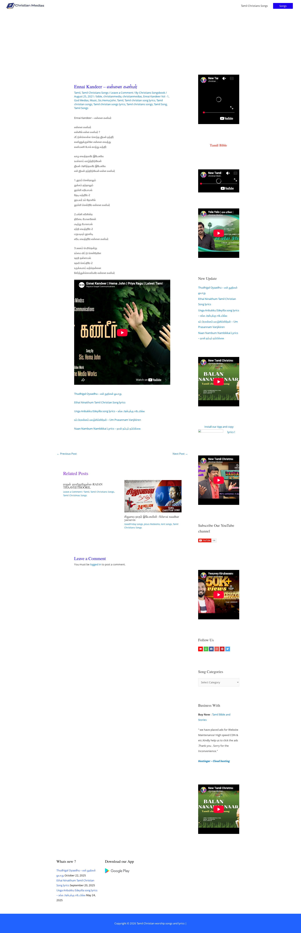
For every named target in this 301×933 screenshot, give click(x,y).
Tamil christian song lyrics (140, 100)
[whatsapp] (206, 649)
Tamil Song (160, 104)
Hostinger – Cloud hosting (214, 761)
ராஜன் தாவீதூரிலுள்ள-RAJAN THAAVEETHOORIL (82, 485)
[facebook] (211, 649)
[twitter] (228, 649)
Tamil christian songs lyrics (109, 104)
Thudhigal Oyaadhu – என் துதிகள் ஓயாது (98, 394)
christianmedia (112, 96)
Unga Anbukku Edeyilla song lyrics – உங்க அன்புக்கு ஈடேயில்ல (109, 411)
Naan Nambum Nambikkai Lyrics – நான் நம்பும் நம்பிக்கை (107, 428)
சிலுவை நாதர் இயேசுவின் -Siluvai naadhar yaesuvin (151, 518)
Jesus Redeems (152, 524)
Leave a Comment (122, 92)
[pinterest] (222, 649)
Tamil (77, 92)
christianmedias (132, 96)
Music (93, 100)
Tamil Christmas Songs (75, 495)
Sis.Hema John (107, 100)
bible (99, 96)
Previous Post (67, 453)
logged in (95, 564)
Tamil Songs (81, 108)
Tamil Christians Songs (254, 6)
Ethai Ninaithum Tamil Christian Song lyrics (99, 402)
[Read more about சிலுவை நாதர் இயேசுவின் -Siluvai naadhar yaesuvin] (153, 496)
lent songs (166, 524)
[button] (283, 6)
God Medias (81, 100)
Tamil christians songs (140, 104)
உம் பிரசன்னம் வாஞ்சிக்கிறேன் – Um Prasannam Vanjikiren (107, 420)
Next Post (180, 453)
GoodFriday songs (133, 524)
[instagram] (217, 649)
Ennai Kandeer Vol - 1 (156, 96)
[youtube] (201, 649)
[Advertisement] (150, 35)
